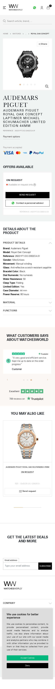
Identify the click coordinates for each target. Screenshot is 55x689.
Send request (27, 195)
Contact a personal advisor (30, 203)
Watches (17, 34)
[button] (20, 84)
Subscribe (45, 566)
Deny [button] (27, 665)
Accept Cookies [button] (27, 658)
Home (5, 34)
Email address (11, 560)
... (26, 34)
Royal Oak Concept (40, 34)
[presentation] (7, 379)
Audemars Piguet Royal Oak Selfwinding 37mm (27, 467)
